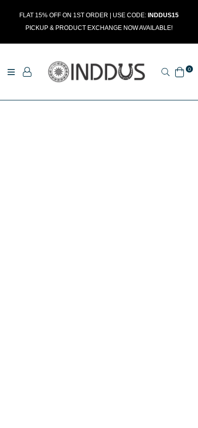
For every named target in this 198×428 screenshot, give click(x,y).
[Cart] (179, 71)
